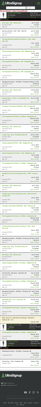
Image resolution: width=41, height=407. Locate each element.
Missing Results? (6, 11)
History (32, 17)
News (16, 403)
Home (5, 403)
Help (25, 403)
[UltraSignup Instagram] (34, 392)
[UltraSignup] (12, 2)
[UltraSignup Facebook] (29, 392)
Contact (30, 403)
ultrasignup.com (12, 385)
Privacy (22, 405)
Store (21, 403)
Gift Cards (11, 403)
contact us (10, 383)
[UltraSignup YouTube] (25, 392)
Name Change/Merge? (20, 11)
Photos (11, 17)
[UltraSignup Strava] (38, 392)
